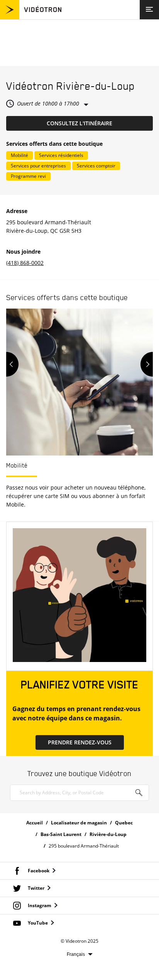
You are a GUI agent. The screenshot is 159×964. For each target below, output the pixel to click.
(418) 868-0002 (25, 262)
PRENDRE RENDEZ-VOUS (80, 742)
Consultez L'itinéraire (100, 123)
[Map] (79, 43)
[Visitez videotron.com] (30, 17)
